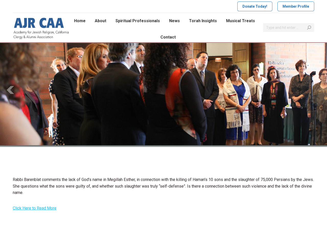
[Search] (309, 27)
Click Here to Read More (34, 208)
